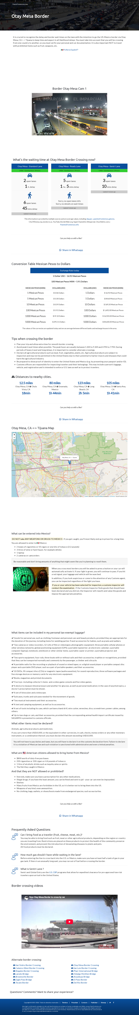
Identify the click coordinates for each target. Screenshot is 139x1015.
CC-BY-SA (112, 496)
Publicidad (94, 1002)
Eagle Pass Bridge (23, 979)
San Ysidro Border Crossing (28, 965)
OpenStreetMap (99, 496)
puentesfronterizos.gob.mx (103, 219)
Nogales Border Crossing (27, 971)
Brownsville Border (24, 976)
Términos (65, 1002)
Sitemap (103, 1002)
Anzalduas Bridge (81, 976)
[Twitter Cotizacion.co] (110, 1002)
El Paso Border (80, 979)
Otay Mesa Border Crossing (86, 965)
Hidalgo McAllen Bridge (84, 974)
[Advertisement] (69, 69)
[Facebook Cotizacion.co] (113, 1002)
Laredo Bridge (22, 974)
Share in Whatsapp (72, 250)
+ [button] (14, 434)
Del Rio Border (80, 982)
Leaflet (86, 496)
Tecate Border (22, 982)
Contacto (84, 1002)
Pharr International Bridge (85, 971)
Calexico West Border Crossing (29, 968)
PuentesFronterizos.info (69, 225)
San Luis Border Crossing (84, 968)
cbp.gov (89, 219)
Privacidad (74, 1002)
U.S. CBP (53, 872)
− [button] (14, 437)
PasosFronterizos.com (20, 4)
